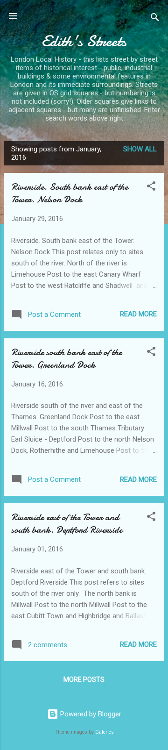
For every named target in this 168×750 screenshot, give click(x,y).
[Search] (155, 19)
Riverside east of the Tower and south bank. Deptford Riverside (66, 523)
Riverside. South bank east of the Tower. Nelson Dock (69, 193)
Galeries (104, 732)
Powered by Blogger (89, 714)
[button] (151, 187)
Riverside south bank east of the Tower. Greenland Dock (66, 358)
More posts (84, 679)
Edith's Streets (84, 41)
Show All (140, 149)
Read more (138, 314)
